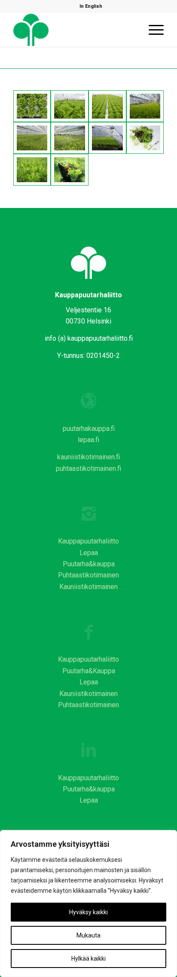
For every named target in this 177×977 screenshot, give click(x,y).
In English (90, 6)
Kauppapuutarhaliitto (88, 541)
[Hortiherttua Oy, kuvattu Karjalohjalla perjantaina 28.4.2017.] (145, 106)
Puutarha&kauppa (89, 564)
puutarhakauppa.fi (89, 428)
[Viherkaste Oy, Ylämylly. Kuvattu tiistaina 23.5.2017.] (107, 138)
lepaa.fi (88, 440)
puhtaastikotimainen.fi (88, 468)
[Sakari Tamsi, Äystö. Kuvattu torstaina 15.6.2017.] (32, 138)
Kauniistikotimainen (88, 587)
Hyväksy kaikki (88, 912)
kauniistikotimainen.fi (88, 457)
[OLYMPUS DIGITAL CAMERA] (32, 170)
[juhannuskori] (69, 170)
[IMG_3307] (145, 138)
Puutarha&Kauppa (88, 671)
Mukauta (88, 935)
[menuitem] (91, 6)
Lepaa (88, 553)
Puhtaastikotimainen (88, 575)
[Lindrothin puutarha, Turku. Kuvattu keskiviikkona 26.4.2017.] (32, 106)
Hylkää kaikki (88, 958)
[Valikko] (152, 29)
